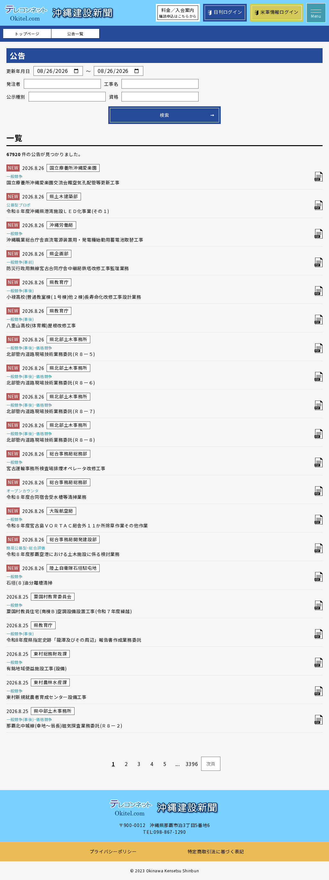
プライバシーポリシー (113, 851)
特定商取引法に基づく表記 (216, 851)
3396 (192, 764)
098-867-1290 (170, 832)
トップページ (27, 33)
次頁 (211, 764)
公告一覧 (75, 33)
